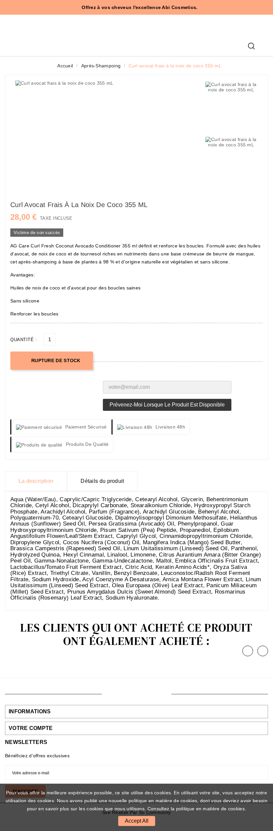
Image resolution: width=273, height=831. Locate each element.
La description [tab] (36, 481)
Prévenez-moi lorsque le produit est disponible (167, 404)
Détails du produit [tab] (102, 481)
